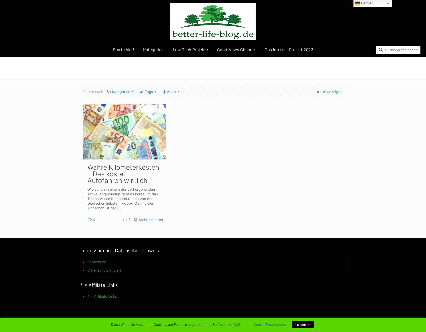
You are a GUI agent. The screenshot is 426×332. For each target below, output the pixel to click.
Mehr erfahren (151, 219)
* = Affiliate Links (102, 296)
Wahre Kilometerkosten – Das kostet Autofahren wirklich (123, 173)
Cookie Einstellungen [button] (270, 324)
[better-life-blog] (213, 21)
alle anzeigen (331, 91)
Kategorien (121, 91)
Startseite (329, 66)
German (367, 3)
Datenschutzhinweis (104, 270)
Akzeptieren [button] (302, 324)
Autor (171, 91)
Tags (149, 91)
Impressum (97, 262)
